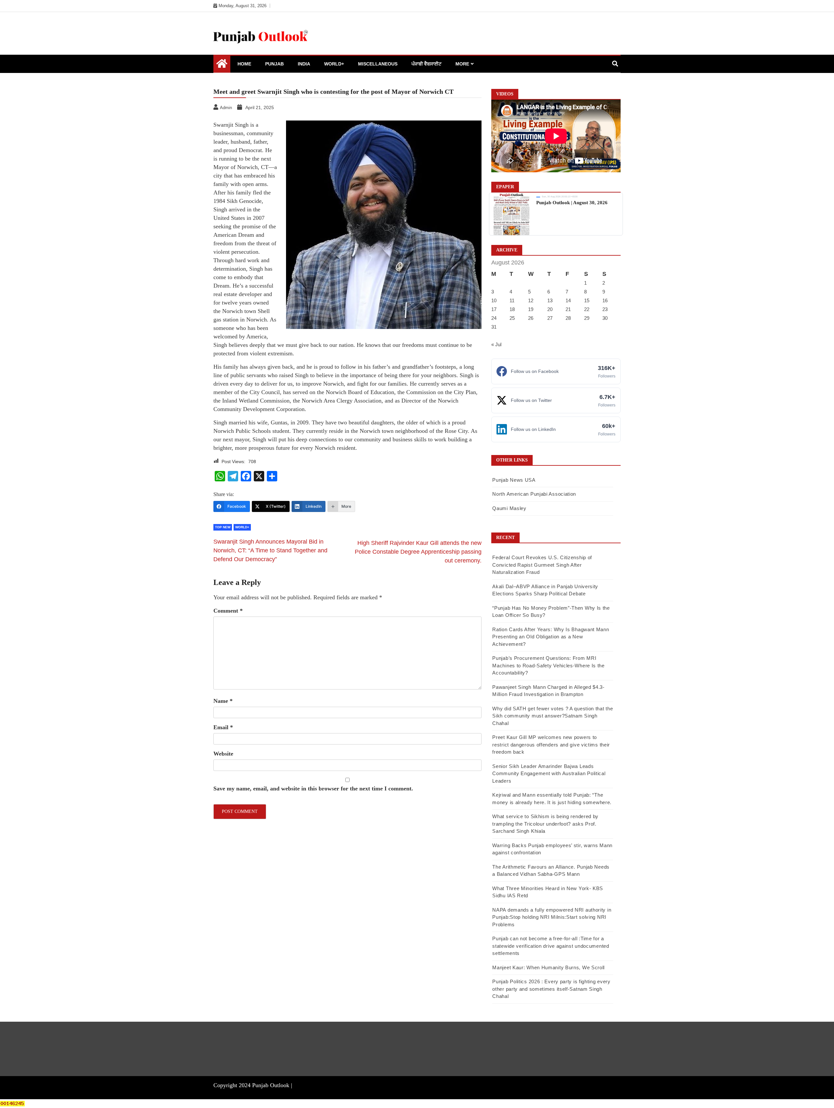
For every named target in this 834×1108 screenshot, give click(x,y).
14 (568, 300)
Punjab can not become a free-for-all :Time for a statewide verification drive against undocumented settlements (550, 946)
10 (493, 300)
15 (586, 300)
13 (550, 300)
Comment (228, 610)
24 (493, 318)
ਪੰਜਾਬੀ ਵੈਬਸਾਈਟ (426, 63)
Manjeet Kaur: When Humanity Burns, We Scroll (548, 967)
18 (512, 309)
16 (605, 300)
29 (586, 318)
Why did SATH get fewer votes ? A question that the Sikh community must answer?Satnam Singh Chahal (552, 716)
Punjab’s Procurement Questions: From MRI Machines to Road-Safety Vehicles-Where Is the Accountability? (548, 665)
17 (493, 309)
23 (605, 309)
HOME (244, 63)
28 (568, 318)
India (304, 63)
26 (530, 318)
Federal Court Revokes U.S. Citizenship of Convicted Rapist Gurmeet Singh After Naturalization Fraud (542, 565)
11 (512, 300)
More (462, 63)
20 (550, 309)
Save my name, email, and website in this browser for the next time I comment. (313, 788)
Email (223, 727)
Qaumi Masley (509, 508)
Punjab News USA (514, 480)
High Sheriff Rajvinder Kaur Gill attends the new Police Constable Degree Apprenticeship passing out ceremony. (418, 552)
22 (586, 309)
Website (223, 753)
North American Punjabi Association (534, 494)
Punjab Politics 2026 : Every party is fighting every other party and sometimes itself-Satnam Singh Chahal (551, 989)
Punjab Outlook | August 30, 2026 (572, 202)
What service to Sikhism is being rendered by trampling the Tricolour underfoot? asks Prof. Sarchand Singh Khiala (545, 824)
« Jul (496, 344)
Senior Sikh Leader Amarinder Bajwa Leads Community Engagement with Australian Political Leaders (548, 773)
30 (605, 318)
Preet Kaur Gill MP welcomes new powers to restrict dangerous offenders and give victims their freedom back (551, 744)
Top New (222, 527)
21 (568, 309)
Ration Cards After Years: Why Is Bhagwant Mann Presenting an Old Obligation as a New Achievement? (550, 637)
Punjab (274, 63)
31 (493, 327)
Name (223, 701)
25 (512, 318)
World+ (334, 63)
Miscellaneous (377, 63)
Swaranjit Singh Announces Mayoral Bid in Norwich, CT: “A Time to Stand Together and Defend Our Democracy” (270, 550)
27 (550, 318)
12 (530, 300)
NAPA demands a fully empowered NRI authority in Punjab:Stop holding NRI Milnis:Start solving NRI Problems (551, 917)
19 (530, 309)
